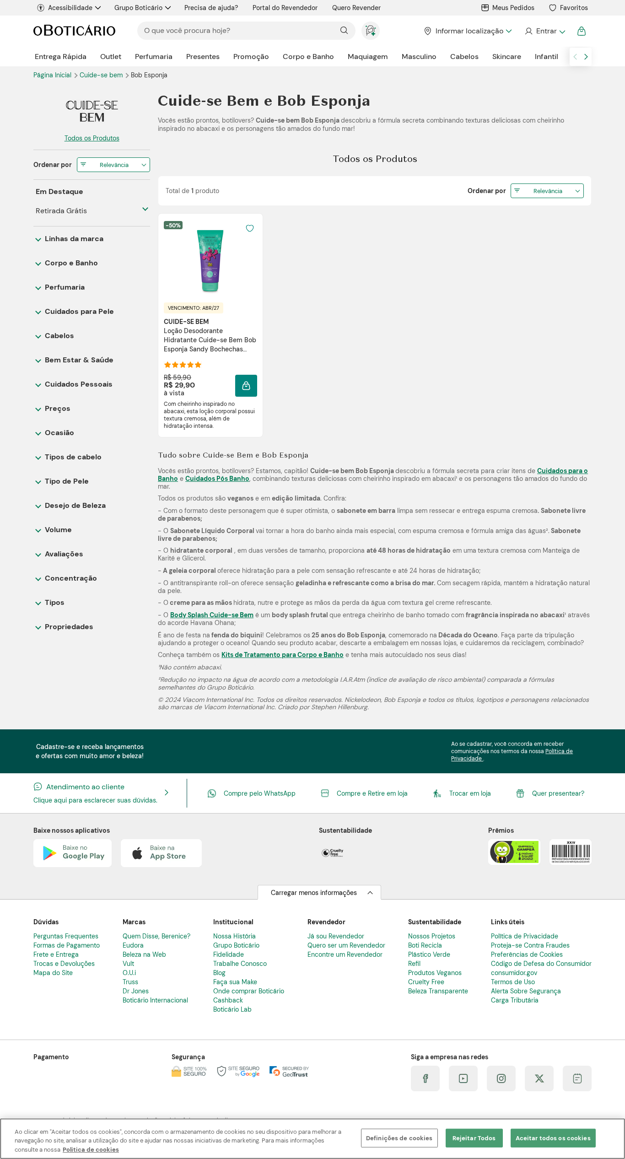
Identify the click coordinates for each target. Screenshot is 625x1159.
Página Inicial (53, 75)
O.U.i (129, 973)
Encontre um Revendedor (345, 954)
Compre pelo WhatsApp (260, 793)
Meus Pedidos (513, 8)
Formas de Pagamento (66, 945)
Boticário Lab (232, 1009)
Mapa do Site (53, 973)
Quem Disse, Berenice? (156, 936)
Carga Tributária (515, 1000)
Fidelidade (228, 954)
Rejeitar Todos (474, 1138)
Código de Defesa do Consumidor (541, 964)
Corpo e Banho (308, 56)
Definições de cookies (399, 1138)
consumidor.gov (514, 973)
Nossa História (234, 936)
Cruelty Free (426, 982)
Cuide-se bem (102, 75)
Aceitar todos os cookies (553, 1138)
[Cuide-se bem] (91, 111)
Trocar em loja (470, 793)
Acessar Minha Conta (544, 31)
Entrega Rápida (60, 56)
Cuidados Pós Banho (217, 478)
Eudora (133, 945)
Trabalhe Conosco (240, 964)
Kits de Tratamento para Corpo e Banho (282, 655)
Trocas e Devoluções (64, 964)
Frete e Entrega (56, 954)
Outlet (110, 56)
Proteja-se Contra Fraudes (530, 945)
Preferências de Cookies (527, 954)
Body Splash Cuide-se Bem (211, 615)
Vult (128, 964)
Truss (130, 982)
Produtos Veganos (435, 973)
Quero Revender (356, 8)
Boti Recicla (425, 945)
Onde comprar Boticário (248, 991)
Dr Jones (136, 991)
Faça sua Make (235, 982)
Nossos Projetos (431, 936)
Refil (414, 964)
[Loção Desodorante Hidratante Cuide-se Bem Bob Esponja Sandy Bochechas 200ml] (210, 257)
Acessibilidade (70, 8)
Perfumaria (153, 56)
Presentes (203, 56)
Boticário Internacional (155, 1000)
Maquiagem (368, 56)
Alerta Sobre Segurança (526, 991)
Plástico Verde (429, 954)
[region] (312, 1138)
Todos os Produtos (92, 138)
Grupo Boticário (138, 8)
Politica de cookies (91, 1150)
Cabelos (464, 56)
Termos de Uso (513, 982)
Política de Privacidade (524, 936)
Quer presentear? (558, 793)
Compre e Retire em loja (372, 793)
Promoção (251, 56)
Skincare (506, 56)
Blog (219, 973)
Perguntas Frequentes (65, 936)
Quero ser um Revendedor (346, 945)
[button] (246, 386)
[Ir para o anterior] (575, 57)
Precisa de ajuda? (211, 8)
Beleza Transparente (438, 991)
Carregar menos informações (314, 893)
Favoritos (574, 8)
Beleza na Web (144, 954)
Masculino (419, 56)
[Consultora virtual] (370, 31)
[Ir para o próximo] (586, 57)
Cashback (228, 1000)
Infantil (546, 56)
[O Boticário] (74, 31)
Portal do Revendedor (285, 8)
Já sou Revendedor (335, 936)
